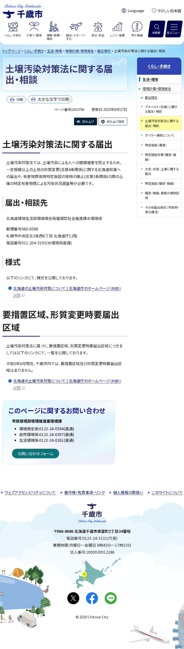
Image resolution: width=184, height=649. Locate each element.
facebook (92, 598)
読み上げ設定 (115, 121)
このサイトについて (167, 492)
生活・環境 (54, 50)
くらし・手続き (34, 50)
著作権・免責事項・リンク (84, 492)
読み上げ (88, 121)
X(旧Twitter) (73, 598)
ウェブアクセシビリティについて (30, 492)
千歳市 (22, 10)
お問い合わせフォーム (35, 453)
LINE (111, 598)
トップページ (11, 50)
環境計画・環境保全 (79, 50)
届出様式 (104, 50)
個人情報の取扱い (128, 492)
